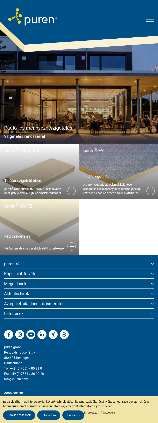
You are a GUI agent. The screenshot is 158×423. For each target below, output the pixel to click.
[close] (152, 350)
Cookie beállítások (19, 415)
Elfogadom (49, 415)
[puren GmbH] (32, 16)
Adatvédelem (13, 393)
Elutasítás (73, 415)
